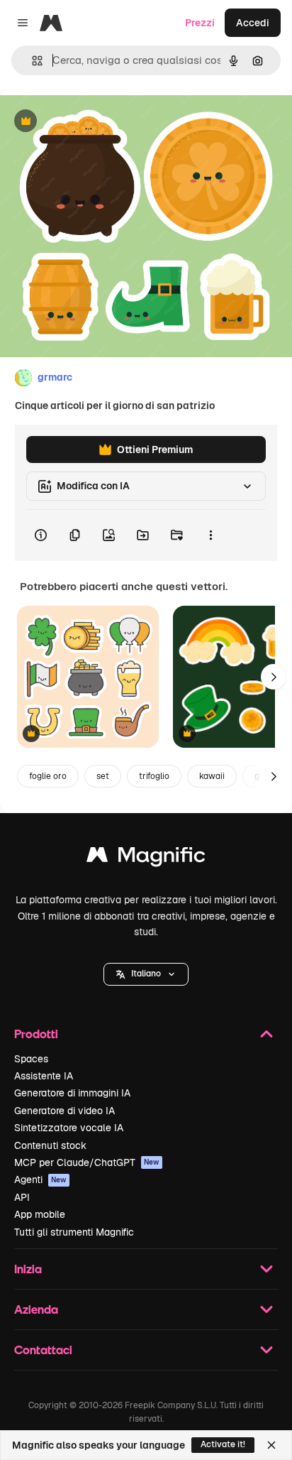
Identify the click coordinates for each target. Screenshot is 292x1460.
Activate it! (223, 1444)
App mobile (39, 1214)
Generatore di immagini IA (72, 1092)
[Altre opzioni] (210, 535)
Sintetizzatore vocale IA (68, 1127)
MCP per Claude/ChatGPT (86, 1162)
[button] (146, 974)
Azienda (36, 1309)
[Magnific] (146, 858)
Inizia (28, 1268)
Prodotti (36, 1033)
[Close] (271, 1445)
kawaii (212, 776)
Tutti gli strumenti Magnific (74, 1232)
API (22, 1197)
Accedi (252, 22)
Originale (93, 122)
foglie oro (48, 776)
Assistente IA (43, 1075)
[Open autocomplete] (31, 60)
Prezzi (200, 22)
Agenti (40, 1179)
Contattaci (43, 1349)
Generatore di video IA (64, 1110)
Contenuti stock (50, 1145)
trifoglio (154, 776)
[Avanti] (273, 677)
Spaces (31, 1058)
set (102, 776)
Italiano (146, 973)
